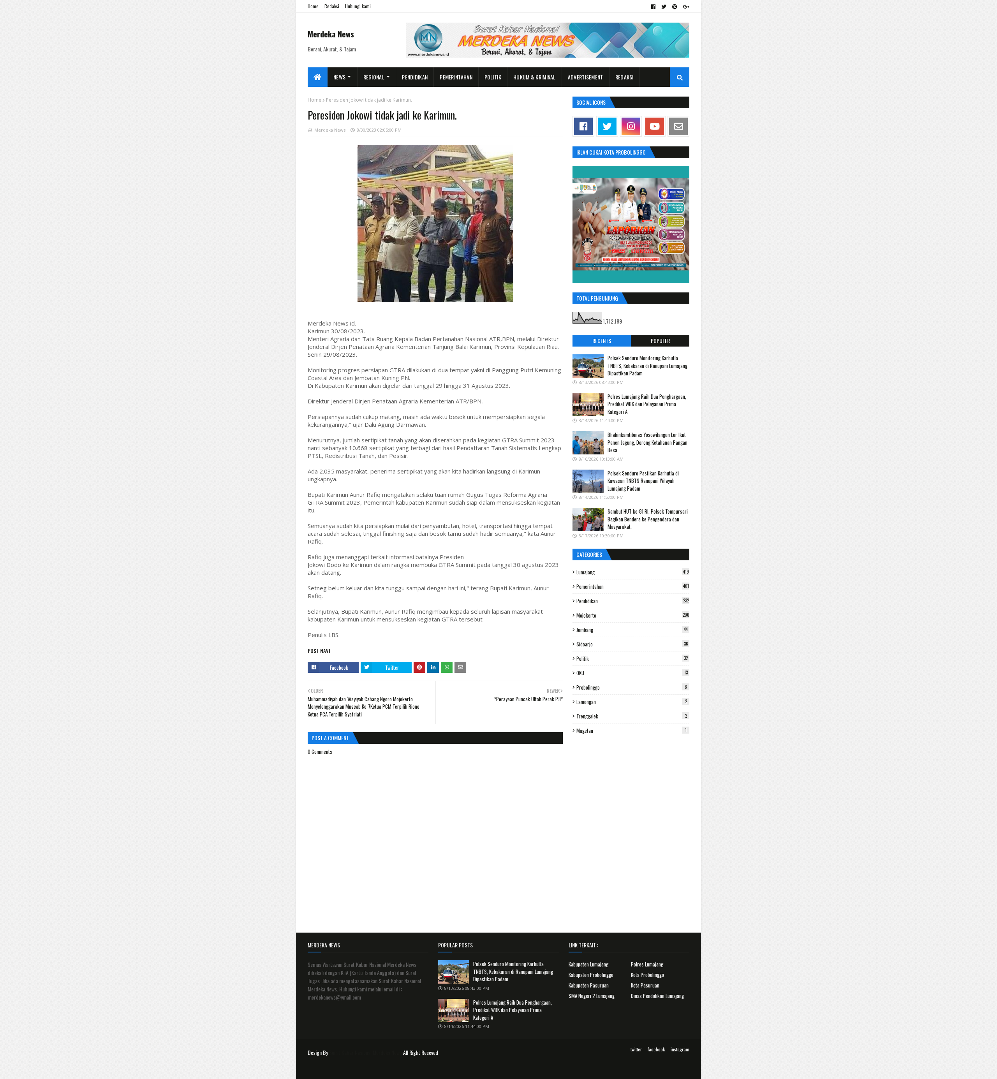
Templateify (338, 1068)
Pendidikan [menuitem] (415, 77)
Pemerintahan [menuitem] (456, 77)
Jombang (632, 630)
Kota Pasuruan (645, 985)
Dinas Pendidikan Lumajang (657, 996)
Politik (632, 658)
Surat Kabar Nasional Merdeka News (365, 1052)
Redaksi (331, 6)
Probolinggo (631, 687)
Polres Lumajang (647, 964)
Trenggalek (631, 716)
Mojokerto (632, 615)
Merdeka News (331, 34)
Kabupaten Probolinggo (591, 975)
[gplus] (685, 6)
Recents (601, 340)
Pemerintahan (632, 586)
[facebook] (653, 6)
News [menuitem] (339, 77)
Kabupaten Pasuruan (589, 985)
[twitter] (663, 6)
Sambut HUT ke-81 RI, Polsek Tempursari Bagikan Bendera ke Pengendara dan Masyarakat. (648, 518)
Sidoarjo (632, 644)
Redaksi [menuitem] (624, 77)
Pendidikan (632, 601)
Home (313, 6)
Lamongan (631, 702)
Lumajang (632, 572)
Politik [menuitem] (492, 77)
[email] (678, 126)
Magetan (631, 730)
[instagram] (631, 126)
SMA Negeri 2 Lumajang (592, 996)
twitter (636, 1049)
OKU (632, 673)
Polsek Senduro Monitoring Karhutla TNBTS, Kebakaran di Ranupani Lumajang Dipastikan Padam (647, 365)
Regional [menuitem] (373, 77)
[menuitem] (318, 77)
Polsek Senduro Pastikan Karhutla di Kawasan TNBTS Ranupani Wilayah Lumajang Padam (643, 480)
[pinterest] (674, 6)
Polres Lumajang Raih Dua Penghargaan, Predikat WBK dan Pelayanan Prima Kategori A (647, 404)
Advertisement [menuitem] (585, 77)
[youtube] (654, 126)
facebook (656, 1049)
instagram (680, 1049)
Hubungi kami (358, 6)
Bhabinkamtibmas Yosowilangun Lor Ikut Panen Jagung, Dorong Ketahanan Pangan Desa (647, 442)
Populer (660, 340)
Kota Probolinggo (647, 975)
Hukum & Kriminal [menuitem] (534, 77)
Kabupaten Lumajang (588, 964)
